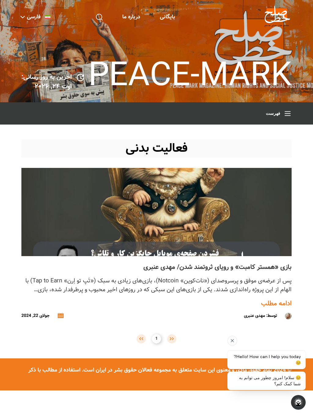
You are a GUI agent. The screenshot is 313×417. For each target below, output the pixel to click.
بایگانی (167, 17)
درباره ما (131, 17)
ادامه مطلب (276, 304)
